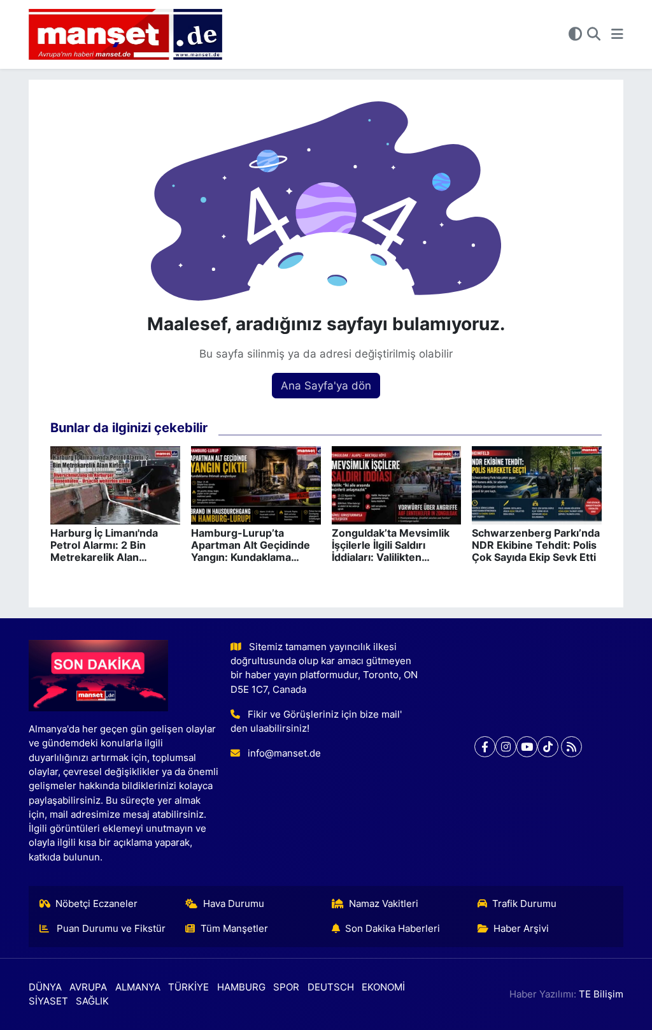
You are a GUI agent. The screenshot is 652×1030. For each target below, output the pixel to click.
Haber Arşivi (521, 928)
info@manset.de (284, 753)
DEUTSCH (331, 987)
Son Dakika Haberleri (392, 928)
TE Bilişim (601, 994)
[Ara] (593, 34)
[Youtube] (526, 746)
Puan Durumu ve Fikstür (110, 928)
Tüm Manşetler (234, 928)
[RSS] (571, 746)
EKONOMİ (383, 987)
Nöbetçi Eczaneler (96, 904)
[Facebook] (484, 746)
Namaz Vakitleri (383, 904)
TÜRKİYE (188, 987)
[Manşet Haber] (125, 35)
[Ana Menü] (617, 34)
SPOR (286, 987)
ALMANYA (137, 987)
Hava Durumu (233, 904)
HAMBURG (241, 987)
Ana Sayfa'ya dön (326, 385)
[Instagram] (505, 746)
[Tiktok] (547, 746)
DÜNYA (45, 987)
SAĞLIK (92, 1001)
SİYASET (48, 1001)
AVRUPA (88, 987)
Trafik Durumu (524, 904)
